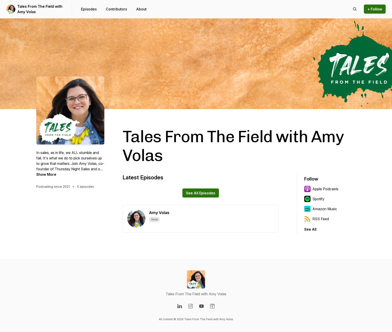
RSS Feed (320, 219)
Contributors (116, 9)
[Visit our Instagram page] (190, 306)
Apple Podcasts (325, 189)
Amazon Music (324, 209)
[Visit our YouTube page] (201, 306)
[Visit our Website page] (212, 306)
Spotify (318, 199)
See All (310, 229)
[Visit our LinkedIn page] (179, 306)
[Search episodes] (355, 9)
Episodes (89, 9)
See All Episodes (200, 193)
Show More (46, 174)
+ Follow (375, 9)
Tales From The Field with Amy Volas (39, 9)
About (141, 9)
